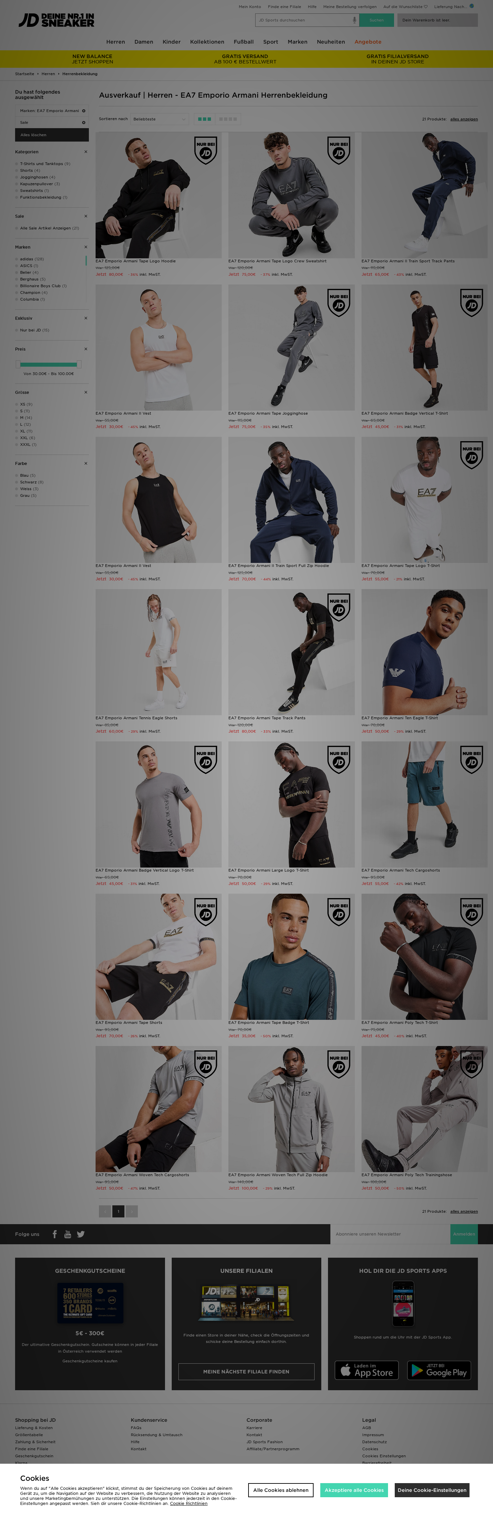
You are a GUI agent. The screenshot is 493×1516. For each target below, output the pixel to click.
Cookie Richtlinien (189, 1503)
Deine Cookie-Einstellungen (432, 1490)
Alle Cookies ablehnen (281, 1490)
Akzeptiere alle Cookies (354, 1490)
